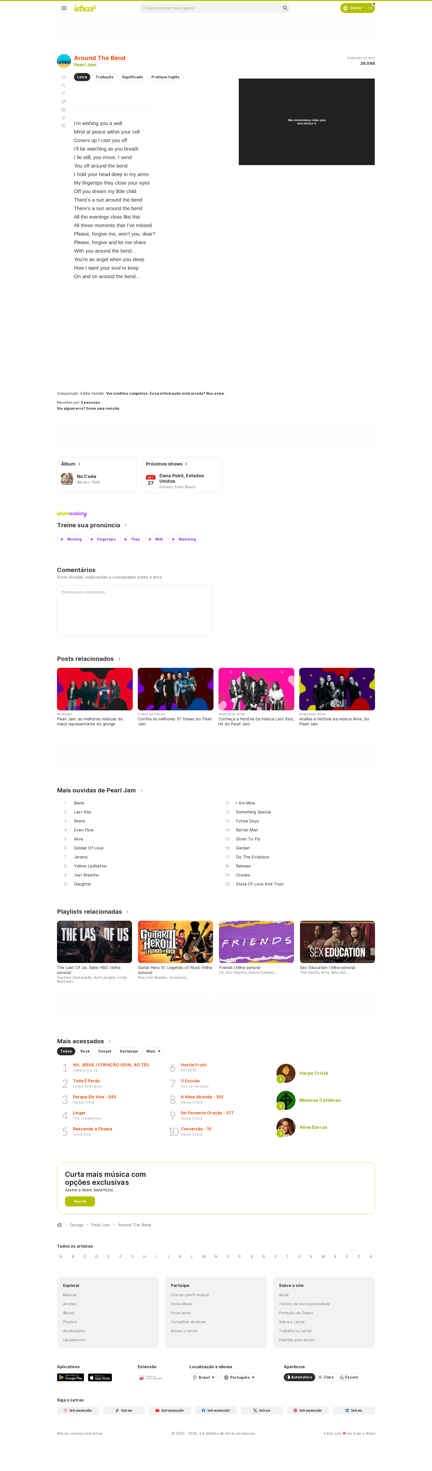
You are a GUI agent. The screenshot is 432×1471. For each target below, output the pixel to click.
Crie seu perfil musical (190, 1295)
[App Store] (100, 1377)
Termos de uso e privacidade (304, 1304)
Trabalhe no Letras (295, 1331)
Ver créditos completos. (127, 393)
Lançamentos (74, 1340)
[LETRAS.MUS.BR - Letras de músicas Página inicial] (85, 8)
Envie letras (181, 1313)
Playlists (70, 1322)
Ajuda (283, 1295)
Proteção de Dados (296, 1313)
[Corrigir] (63, 117)
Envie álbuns (181, 1304)
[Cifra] (63, 101)
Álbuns (68, 1313)
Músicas (70, 1295)
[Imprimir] (63, 109)
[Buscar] (285, 8)
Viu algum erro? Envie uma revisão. (88, 408)
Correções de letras (188, 1322)
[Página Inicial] (59, 1224)
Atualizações (74, 1331)
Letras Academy (216, 514)
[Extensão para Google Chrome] (151, 1377)
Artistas (69, 1304)
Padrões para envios (296, 1340)
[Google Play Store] (70, 1377)
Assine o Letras (184, 1331)
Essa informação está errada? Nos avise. (187, 393)
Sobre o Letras (292, 1322)
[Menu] (64, 8)
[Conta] (370, 8)
